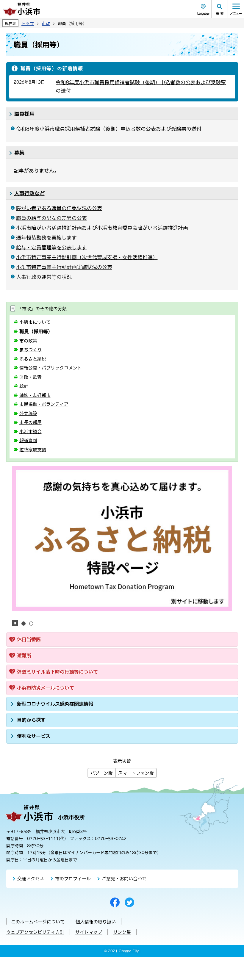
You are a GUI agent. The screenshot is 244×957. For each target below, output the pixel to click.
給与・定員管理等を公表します (51, 247)
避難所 (24, 655)
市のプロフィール (73, 878)
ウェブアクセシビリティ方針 (35, 932)
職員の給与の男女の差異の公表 (51, 218)
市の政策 (28, 341)
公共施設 (28, 413)
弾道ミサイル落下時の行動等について (57, 671)
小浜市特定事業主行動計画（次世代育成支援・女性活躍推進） (87, 257)
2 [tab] (31, 623)
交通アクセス (30, 878)
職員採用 (24, 114)
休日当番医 (29, 639)
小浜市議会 (30, 431)
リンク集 (122, 932)
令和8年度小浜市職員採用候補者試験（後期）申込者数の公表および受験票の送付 (108, 128)
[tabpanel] (122, 538)
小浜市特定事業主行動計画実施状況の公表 (64, 267)
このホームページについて (38, 922)
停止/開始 (15, 623)
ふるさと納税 (32, 359)
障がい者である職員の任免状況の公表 (59, 208)
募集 (19, 153)
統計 (23, 386)
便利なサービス (33, 736)
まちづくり (30, 349)
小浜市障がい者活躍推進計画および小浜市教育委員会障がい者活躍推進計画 (102, 227)
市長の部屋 (30, 422)
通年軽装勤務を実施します (46, 237)
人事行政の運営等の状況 (44, 277)
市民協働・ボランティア (43, 404)
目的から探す (31, 720)
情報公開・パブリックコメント (50, 368)
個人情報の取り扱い (96, 922)
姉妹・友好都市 (35, 395)
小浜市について (35, 322)
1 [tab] (23, 623)
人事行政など (29, 193)
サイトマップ (88, 932)
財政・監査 (30, 377)
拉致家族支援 (32, 449)
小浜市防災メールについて (45, 687)
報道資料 (28, 440)
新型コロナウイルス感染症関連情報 (55, 703)
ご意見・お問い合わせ (124, 878)
